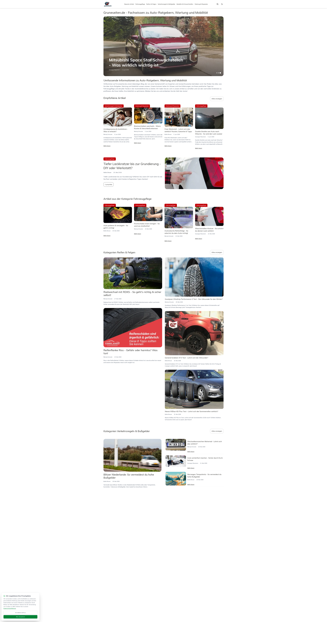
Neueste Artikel (129, 4)
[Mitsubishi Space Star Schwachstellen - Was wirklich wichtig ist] (163, 46)
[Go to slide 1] (216, 72)
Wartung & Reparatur (201, 4)
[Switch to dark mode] (222, 4)
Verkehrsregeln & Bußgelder (166, 4)
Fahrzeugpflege (140, 4)
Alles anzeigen (217, 99)
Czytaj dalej (108, 184)
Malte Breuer (168, 134)
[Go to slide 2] (218, 72)
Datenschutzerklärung (9, 608)
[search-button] (217, 4)
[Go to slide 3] (220, 73)
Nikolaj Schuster (107, 134)
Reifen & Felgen (151, 4)
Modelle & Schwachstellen (185, 4)
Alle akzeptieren (20, 617)
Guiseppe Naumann (114, 70)
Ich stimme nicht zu (20, 612)
